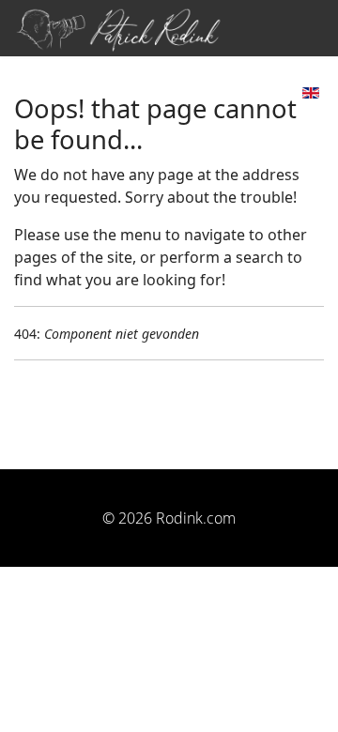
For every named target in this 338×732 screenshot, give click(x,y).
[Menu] (281, 91)
